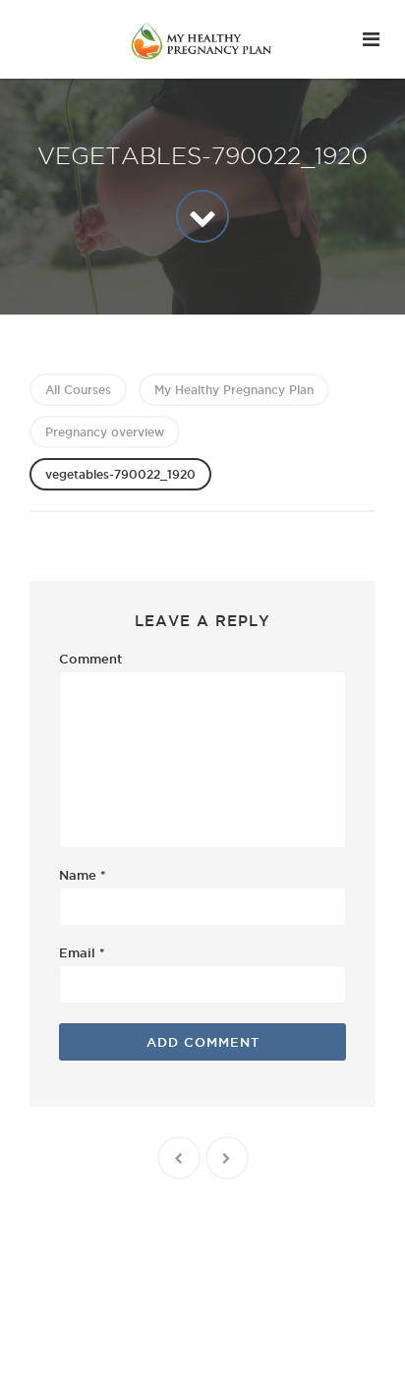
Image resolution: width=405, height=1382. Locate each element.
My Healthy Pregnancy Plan (234, 389)
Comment (90, 658)
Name (82, 875)
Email (82, 952)
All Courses (78, 389)
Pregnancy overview (104, 432)
